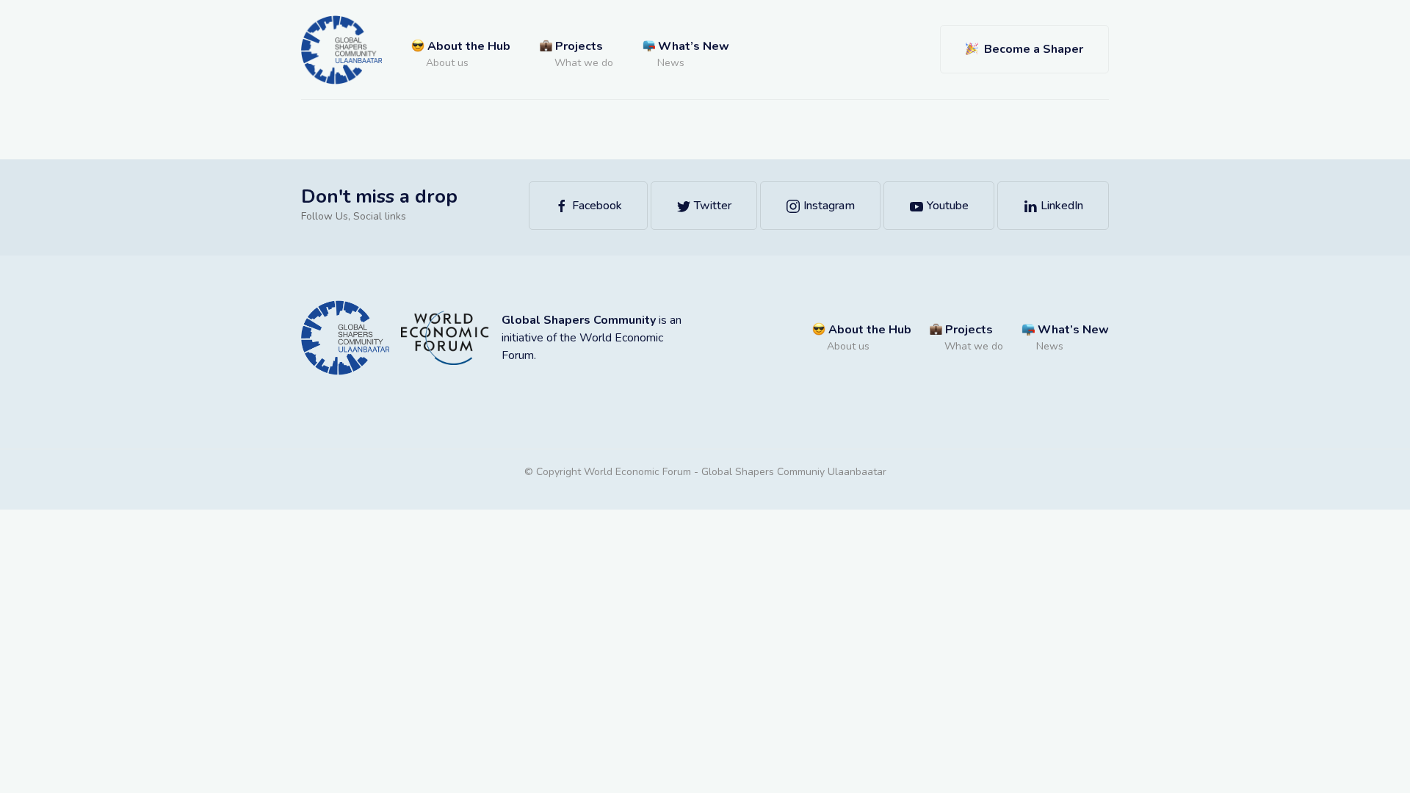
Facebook (595, 206)
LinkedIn (1060, 206)
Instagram (827, 206)
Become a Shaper (1030, 49)
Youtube (946, 206)
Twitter (711, 206)
